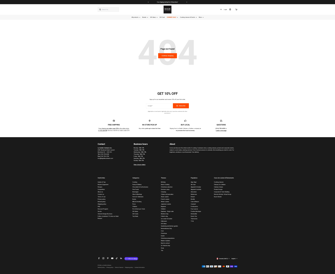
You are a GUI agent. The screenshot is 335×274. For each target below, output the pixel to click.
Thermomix (194, 218)
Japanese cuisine (166, 204)
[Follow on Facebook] (99, 258)
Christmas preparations (167, 238)
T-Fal (192, 221)
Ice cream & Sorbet (166, 218)
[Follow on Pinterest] (108, 258)
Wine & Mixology (137, 194)
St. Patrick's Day (165, 245)
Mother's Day (164, 214)
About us (100, 192)
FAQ (99, 206)
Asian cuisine (165, 197)
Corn (162, 231)
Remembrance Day (166, 228)
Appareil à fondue (196, 187)
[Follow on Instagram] (103, 258)
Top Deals (135, 216)
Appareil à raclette (196, 189)
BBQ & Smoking (136, 201)
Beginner (163, 206)
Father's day (164, 216)
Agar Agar (194, 182)
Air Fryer (193, 184)
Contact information (140, 267)
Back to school (165, 243)
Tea (162, 250)
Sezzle (100, 211)
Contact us (101, 194)
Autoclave (194, 192)
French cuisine (165, 199)
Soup (162, 248)
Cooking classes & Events (187, 17)
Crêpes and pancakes (167, 194)
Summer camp (165, 189)
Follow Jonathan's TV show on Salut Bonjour (108, 217)
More (200, 17)
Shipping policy (102, 204)
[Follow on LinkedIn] (121, 258)
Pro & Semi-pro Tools (138, 209)
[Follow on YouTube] (112, 258)
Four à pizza (194, 209)
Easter (163, 236)
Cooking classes (219, 182)
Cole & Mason (195, 201)
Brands (144, 17)
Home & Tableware (137, 197)
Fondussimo (194, 206)
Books (134, 199)
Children (134, 206)
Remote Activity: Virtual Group (222, 194)
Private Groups (218, 189)
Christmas (164, 233)
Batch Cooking (165, 184)
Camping (163, 192)
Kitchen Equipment (103, 184)
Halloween (164, 221)
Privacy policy (101, 199)
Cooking (134, 182)
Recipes (100, 187)
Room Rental (217, 197)
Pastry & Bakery (137, 184)
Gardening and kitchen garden (169, 226)
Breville (193, 199)
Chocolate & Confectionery (140, 187)
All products (135, 17)
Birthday (163, 182)
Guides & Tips (102, 182)
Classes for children (220, 184)
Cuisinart (193, 204)
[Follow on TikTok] (117, 258)
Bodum (193, 197)
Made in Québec (165, 240)
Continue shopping (167, 56)
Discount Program (103, 209)
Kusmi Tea (194, 216)
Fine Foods (135, 189)
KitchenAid (194, 214)
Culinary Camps (218, 187)
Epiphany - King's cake (167, 211)
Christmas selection (166, 187)
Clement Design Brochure (105, 214)
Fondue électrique (196, 211)
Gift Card (162, 17)
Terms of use (101, 197)
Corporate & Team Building (221, 192)
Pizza (134, 204)
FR (221, 9)
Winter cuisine (165, 201)
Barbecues (194, 194)
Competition (101, 189)
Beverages (135, 192)
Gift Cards (135, 214)
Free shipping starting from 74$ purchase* (167, 2)
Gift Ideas (153, 17)
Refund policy (101, 201)
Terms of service (119, 267)
